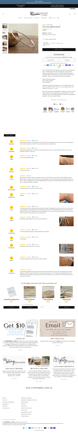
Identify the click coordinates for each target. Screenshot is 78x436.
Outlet (36, 17)
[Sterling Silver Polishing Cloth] (11, 292)
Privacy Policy (27, 347)
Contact (44, 17)
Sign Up (57, 345)
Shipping (44, 34)
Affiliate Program (25, 416)
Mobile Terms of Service (26, 414)
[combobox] (30, 304)
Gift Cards (23, 404)
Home (43, 24)
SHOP (20, 17)
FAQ (58, 17)
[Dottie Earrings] (67, 292)
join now (14, 378)
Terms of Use (19, 347)
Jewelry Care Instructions (26, 408)
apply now (39, 381)
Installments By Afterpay (26, 398)
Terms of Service (6, 408)
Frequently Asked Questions (8, 402)
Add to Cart (11, 307)
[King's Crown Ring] (48, 292)
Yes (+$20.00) (58, 43)
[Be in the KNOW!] (58, 328)
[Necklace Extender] (30, 292)
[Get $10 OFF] (20, 328)
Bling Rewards (5, 404)
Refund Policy (24, 406)
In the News (4, 406)
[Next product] (74, 297)
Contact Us (4, 400)
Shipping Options (24, 402)
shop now (64, 379)
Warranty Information (59, 99)
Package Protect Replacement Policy (29, 400)
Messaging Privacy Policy (26, 412)
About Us (52, 17)
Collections (28, 17)
